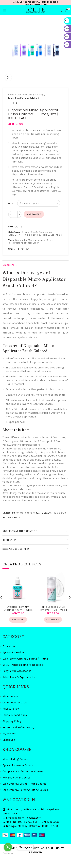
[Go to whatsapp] (8, 847)
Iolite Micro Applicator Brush (23, 243)
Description (10, 265)
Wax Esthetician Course (16, 777)
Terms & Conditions (14, 715)
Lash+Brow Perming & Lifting (23, 98)
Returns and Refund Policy (18, 727)
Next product (16, 103)
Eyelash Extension (13, 652)
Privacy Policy (10, 708)
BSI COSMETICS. (11, 517)
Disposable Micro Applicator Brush (34, 240)
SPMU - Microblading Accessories (22, 664)
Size (10, 203)
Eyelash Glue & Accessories (37, 232)
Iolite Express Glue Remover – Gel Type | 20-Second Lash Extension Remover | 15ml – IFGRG (53, 608)
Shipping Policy (11, 721)
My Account (9, 733)
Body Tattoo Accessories (16, 670)
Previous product (10, 103)
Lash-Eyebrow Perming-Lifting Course (25, 789)
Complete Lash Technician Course (22, 771)
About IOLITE (10, 696)
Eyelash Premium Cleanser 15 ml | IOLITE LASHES (18, 608)
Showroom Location (36, 4)
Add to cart (34, 214)
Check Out (8, 739)
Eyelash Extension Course (17, 765)
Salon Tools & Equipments (18, 677)
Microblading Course (15, 759)
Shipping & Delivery (16, 549)
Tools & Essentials (52, 235)
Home (11, 94)
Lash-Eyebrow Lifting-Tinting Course (24, 783)
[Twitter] (22, 249)
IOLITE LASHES (40, 848)
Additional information (20, 531)
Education (8, 646)
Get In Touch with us (14, 702)
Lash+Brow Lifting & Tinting (30, 94)
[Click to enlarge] (8, 77)
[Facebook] (18, 249)
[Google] (27, 249)
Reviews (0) (9, 540)
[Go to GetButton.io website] (8, 854)
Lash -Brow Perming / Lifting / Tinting (25, 658)
